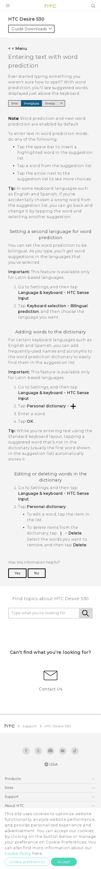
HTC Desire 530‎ (57, 726)
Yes (17, 573)
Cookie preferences (27, 862)
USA (53, 764)
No (36, 573)
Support (29, 726)
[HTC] (50, 6)
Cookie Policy (18, 853)
